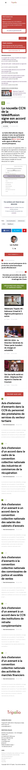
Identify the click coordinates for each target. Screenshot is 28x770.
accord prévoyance (11, 220)
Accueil (3, 97)
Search (23, 38)
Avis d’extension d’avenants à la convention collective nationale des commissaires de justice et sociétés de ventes (13, 568)
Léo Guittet (5, 126)
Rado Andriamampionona (9, 424)
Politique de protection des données (10, 755)
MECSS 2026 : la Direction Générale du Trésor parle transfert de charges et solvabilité (13, 345)
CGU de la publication (6, 756)
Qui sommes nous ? (6, 758)
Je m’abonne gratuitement (13, 30)
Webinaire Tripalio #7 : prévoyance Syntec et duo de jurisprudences (19, 93)
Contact (3, 760)
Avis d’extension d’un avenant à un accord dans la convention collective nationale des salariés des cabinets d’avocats (13, 515)
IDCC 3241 (16, 139)
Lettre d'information (13, 50)
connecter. (14, 213)
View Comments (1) (13, 254)
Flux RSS (3, 761)
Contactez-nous (8, 207)
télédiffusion (10, 224)
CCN (4, 224)
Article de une (21, 220)
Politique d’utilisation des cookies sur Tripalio (12, 753)
